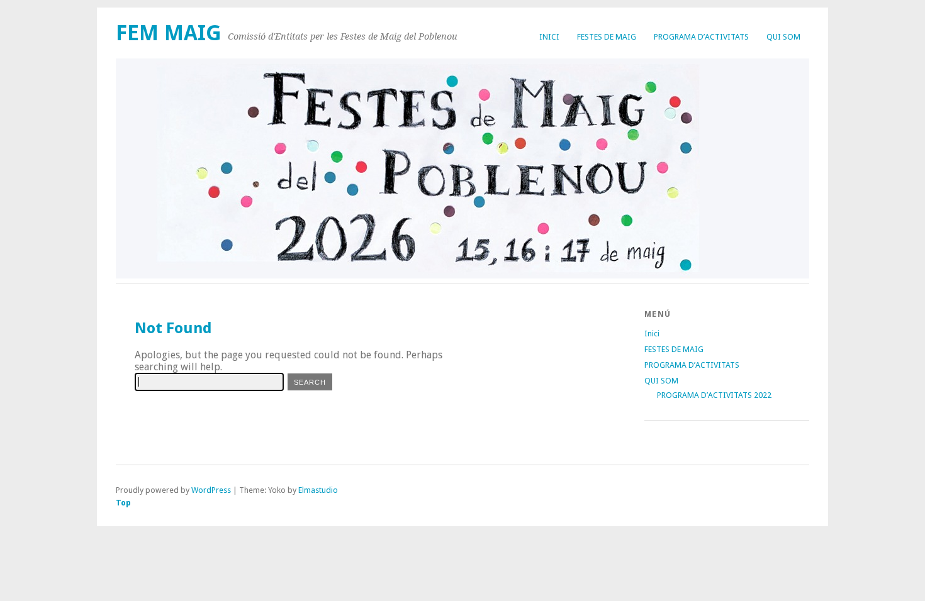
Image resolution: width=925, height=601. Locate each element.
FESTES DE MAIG (606, 36)
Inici (549, 36)
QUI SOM (783, 36)
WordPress (211, 490)
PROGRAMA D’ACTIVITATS (701, 36)
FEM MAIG (168, 33)
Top (123, 502)
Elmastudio (318, 490)
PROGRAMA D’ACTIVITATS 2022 (714, 395)
